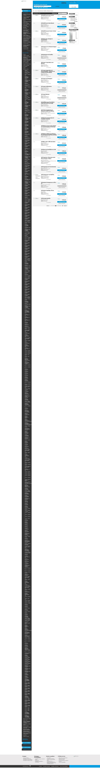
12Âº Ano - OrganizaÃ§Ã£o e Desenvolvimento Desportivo (27, 632)
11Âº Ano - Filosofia (27, 471)
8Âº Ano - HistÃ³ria (27, 238)
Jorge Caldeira (44, 55)
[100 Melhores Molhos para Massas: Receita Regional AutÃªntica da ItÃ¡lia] (37, 133)
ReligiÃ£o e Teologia (26, 55)
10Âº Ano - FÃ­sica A (27, 351)
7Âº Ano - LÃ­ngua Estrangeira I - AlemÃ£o (27, 208)
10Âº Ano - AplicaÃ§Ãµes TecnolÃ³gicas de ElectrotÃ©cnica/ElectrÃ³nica (29, 423)
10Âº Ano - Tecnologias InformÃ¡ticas (27, 399)
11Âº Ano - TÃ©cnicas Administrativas (27, 531)
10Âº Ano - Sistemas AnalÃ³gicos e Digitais (27, 417)
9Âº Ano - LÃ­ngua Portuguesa (27, 272)
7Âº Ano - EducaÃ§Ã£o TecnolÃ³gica (26, 225)
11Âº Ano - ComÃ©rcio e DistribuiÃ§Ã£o (27, 496)
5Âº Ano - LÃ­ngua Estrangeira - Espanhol (27, 185)
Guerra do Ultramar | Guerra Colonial (26, 30)
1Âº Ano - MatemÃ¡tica (26, 70)
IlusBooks (45, 41)
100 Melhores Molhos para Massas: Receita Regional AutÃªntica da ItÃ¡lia (49, 134)
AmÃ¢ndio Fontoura (73, 19)
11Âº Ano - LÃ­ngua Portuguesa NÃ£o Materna (27, 703)
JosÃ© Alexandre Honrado (46, 16)
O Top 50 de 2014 (25, 47)
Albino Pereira (72, 18)
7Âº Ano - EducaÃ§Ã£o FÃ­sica (27, 315)
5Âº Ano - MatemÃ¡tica (26, 136)
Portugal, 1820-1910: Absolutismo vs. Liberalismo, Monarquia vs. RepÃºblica (27, 33)
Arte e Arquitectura (25, 62)
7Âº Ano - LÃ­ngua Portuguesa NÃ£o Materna (27, 689)
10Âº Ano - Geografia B (26, 371)
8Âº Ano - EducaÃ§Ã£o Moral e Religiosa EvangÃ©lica (27, 268)
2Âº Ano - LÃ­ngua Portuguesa (27, 85)
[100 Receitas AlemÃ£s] (37, 198)
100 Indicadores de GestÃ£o (47, 54)
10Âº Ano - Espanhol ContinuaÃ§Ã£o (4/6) (27, 345)
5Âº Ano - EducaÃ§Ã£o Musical (26, 151)
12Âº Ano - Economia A (26, 643)
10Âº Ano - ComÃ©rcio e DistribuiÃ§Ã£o (27, 435)
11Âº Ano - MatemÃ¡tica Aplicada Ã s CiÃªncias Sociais (27, 485)
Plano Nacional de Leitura (26, 718)
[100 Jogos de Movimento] (37, 86)
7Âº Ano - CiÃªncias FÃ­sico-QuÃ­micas (27, 220)
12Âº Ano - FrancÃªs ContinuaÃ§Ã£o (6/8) (27, 582)
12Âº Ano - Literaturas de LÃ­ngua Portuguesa (27, 636)
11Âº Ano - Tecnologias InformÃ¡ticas (27, 489)
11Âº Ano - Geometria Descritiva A (26, 504)
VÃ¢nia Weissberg (45, 160)
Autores (41, 7)
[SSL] (31, 766)
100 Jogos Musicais (45, 94)
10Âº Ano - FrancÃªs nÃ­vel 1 (27, 333)
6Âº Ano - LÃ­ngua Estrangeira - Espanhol (27, 188)
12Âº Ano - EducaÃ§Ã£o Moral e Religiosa (27, 671)
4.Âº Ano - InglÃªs (27, 698)
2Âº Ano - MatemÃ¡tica (26, 83)
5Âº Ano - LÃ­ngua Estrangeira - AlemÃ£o (27, 191)
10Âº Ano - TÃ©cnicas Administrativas (27, 393)
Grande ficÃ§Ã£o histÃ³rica (27, 37)
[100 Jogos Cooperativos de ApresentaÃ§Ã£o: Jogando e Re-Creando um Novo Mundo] (37, 70)
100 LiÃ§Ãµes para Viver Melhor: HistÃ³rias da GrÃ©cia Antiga (48, 103)
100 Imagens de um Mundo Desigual (48, 46)
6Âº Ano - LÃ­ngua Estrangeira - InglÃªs (27, 169)
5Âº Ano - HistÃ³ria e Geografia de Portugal (27, 141)
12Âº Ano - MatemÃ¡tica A (27, 559)
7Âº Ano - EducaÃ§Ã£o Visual (27, 227)
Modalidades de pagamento (27, 758)
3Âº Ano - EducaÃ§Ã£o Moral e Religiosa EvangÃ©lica (27, 105)
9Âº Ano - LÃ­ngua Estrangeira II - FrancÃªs (27, 287)
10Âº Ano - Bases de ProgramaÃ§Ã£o (27, 401)
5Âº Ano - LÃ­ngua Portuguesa (27, 134)
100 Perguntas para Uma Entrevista (48, 166)
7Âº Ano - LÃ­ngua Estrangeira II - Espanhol (27, 218)
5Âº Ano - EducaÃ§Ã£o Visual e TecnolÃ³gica (27, 154)
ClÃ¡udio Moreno (45, 104)
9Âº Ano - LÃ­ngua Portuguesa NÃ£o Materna (27, 694)
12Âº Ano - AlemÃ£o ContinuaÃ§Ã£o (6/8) (27, 587)
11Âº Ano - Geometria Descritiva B (26, 507)
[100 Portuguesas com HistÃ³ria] (38, 178)
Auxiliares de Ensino (26, 736)
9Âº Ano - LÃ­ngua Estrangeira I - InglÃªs (27, 282)
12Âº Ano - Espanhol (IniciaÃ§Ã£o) (27, 656)
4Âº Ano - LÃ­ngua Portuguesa (27, 110)
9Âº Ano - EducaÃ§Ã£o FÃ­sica (27, 320)
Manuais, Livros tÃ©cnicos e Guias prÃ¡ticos (27, 733)
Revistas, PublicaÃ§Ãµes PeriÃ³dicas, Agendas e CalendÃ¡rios (26, 722)
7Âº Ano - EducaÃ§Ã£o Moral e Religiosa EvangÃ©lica (27, 230)
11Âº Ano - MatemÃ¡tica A (27, 446)
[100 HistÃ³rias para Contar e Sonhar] (37, 31)
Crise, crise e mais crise (26, 16)
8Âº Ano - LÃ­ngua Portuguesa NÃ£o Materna (27, 691)
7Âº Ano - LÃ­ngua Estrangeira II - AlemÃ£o (27, 216)
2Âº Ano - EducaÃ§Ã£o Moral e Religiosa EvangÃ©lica (27, 93)
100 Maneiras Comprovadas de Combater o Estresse (47, 118)
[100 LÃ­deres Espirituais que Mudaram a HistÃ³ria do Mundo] (37, 110)
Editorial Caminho (47, 48)
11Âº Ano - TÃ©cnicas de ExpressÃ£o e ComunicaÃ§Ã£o (27, 550)
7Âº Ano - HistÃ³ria (27, 200)
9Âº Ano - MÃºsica (27, 308)
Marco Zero (45, 200)
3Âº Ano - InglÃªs (27, 710)
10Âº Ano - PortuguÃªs (26, 322)
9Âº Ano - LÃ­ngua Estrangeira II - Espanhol (27, 295)
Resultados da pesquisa (46, 766)
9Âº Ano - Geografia (27, 275)
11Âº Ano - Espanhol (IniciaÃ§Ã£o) (27, 653)
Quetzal (45, 185)
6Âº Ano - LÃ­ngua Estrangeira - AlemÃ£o (27, 193)
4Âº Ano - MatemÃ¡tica (26, 108)
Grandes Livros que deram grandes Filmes (27, 22)
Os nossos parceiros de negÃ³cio (63, 760)
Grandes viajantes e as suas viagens (26, 25)
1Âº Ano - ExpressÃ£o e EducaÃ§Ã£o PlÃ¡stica (27, 77)
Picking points (37, 760)
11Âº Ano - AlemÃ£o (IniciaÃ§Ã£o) (27, 661)
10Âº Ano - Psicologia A (26, 408)
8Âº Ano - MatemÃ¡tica (26, 236)
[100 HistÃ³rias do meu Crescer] (37, 15)
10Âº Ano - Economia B (26, 375)
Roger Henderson (45, 120)
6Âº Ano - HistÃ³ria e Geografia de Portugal (27, 166)
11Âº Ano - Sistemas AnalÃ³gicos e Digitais (27, 480)
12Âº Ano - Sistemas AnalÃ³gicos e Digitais (27, 626)
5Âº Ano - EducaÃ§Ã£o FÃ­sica (27, 149)
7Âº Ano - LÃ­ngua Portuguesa (27, 195)
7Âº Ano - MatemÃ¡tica (26, 197)
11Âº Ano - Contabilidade (27, 528)
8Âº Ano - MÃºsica (27, 270)
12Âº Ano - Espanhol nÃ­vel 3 (27, 591)
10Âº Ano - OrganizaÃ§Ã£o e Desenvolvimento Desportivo (27, 429)
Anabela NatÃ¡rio (45, 175)
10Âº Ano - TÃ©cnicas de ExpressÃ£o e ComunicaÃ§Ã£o (27, 411)
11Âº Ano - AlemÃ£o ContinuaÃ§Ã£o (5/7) (27, 460)
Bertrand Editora (72, 27)
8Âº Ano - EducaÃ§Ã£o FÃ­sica (27, 317)
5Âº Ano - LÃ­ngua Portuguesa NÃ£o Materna (27, 683)
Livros (36, 7)
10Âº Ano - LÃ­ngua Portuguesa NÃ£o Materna (27, 701)
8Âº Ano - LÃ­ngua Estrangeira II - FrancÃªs (27, 249)
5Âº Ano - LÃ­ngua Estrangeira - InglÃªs (27, 143)
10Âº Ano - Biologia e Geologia (27, 389)
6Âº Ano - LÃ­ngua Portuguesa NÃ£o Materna (27, 686)
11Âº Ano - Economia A (26, 524)
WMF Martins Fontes (47, 136)
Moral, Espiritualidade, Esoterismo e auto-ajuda (26, 729)
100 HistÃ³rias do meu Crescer (47, 15)
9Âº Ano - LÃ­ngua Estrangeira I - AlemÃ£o (27, 284)
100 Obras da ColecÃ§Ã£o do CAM (48, 149)
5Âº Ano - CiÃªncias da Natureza (27, 138)
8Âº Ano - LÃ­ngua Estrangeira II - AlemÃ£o (27, 254)
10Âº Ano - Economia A (26, 373)
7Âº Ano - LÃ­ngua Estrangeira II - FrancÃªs (27, 210)
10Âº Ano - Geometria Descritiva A (26, 377)
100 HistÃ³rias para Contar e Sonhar (48, 31)
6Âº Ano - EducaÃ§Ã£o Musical (26, 177)
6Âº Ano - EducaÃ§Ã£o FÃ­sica (27, 174)
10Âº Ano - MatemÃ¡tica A (27, 324)
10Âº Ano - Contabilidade (27, 391)
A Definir (24, 67)
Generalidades (25, 66)
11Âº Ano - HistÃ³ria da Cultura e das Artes (27, 547)
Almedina (45, 151)
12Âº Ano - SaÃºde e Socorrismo (27, 620)
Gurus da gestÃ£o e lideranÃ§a (26, 27)
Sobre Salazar (25, 28)
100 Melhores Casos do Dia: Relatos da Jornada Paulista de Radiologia (48, 126)
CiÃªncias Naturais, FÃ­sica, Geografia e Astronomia (27, 60)
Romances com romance (26, 42)
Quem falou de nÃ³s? (62, 759)
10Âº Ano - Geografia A (26, 369)
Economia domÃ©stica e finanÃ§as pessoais (26, 39)
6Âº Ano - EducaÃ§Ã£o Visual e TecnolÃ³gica (27, 179)
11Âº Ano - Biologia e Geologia (27, 511)
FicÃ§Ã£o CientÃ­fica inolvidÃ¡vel (26, 18)
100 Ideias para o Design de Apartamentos (47, 39)
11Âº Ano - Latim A (27, 518)
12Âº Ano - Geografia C (26, 604)
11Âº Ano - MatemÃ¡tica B (27, 448)
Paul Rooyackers (45, 79)
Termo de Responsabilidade (64, 766)
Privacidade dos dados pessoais (27, 760)
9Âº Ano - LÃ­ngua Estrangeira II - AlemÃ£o (27, 292)
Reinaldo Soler (44, 64)
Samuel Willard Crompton (46, 112)
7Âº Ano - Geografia (27, 199)
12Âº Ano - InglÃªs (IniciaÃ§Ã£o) (27, 660)
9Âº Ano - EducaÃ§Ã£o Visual (27, 304)
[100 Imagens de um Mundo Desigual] (37, 46)
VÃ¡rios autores (44, 150)
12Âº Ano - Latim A (27, 637)
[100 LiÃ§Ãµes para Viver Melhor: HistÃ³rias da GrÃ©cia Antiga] (37, 102)
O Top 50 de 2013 (25, 43)
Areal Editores (72, 25)
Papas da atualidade (26, 23)
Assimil (71, 26)
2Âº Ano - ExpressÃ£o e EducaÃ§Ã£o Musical (27, 125)
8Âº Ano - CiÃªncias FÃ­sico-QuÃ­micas (27, 259)
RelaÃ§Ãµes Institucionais (55, 766)
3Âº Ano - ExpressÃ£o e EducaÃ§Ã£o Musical (27, 128)
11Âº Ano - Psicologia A (26, 538)
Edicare (45, 192)
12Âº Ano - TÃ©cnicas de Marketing (27, 575)
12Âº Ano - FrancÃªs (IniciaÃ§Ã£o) (27, 677)
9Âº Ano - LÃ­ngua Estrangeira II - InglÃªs (27, 290)
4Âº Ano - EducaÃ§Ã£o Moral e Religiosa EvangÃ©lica (27, 118)
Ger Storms (44, 95)
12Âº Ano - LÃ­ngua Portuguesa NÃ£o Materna (27, 706)
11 (60, 205)
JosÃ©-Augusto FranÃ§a (46, 184)
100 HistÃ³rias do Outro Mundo (47, 23)
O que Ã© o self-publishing (50, 758)
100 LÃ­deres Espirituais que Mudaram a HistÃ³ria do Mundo (47, 111)
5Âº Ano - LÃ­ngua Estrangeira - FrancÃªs (27, 146)
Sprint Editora (46, 65)
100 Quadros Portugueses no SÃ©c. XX (48, 183)
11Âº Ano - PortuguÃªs (26, 444)
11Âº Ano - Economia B (26, 526)
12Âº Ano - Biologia (27, 600)
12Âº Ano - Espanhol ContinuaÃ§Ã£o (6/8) (27, 594)
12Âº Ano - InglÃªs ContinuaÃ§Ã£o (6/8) (27, 577)
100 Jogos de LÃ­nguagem (46, 78)
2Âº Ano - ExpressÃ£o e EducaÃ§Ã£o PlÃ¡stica (27, 90)
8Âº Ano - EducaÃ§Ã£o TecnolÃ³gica (26, 263)
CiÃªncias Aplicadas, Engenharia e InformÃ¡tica (27, 731)
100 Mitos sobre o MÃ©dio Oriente (48, 141)
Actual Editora (46, 56)
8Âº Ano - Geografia (27, 237)
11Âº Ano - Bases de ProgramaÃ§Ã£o (27, 491)
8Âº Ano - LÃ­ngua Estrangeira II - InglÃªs (27, 251)
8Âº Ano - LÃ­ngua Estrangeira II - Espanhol (27, 257)
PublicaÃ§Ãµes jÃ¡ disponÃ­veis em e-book (26, 41)
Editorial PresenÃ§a (47, 168)
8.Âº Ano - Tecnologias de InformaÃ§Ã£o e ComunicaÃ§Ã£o (27, 716)
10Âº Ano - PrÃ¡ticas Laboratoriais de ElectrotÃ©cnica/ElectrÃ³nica (29, 420)
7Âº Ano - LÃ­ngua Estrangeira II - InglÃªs (27, 213)
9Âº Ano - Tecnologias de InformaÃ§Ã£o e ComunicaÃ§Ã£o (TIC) (27, 311)
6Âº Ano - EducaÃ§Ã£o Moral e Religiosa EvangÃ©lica (27, 182)
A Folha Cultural (72, 24)
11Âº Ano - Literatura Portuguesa (26, 522)
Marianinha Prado (45, 199)
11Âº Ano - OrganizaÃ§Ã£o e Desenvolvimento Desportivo (27, 541)
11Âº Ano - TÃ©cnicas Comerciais (26, 501)
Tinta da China (46, 143)
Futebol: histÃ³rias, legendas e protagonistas (26, 35)
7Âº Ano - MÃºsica (27, 232)
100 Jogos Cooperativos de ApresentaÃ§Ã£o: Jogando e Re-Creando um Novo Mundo (48, 71)
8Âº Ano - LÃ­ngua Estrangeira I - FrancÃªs (27, 241)
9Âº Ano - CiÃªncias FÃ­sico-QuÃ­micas (27, 297)
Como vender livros (49, 761)
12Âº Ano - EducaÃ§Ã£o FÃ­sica (27, 557)
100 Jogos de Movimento (46, 86)
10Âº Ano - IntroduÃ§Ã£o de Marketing (27, 438)
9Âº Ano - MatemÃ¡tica (26, 274)
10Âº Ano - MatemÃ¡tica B (27, 326)
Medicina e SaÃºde (26, 61)
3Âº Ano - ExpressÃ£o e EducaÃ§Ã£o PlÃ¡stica (27, 102)
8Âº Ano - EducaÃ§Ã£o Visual (27, 265)
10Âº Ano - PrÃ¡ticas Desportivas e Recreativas (27, 432)
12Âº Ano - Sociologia (26, 614)
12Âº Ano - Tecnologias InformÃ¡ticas (27, 616)
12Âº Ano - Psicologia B (26, 610)
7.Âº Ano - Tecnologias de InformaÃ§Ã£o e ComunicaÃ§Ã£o (27, 712)
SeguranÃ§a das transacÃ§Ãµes (27, 759)
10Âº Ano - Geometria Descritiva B (26, 380)
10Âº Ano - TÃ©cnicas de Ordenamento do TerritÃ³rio (27, 362)
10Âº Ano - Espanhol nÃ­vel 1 (27, 343)
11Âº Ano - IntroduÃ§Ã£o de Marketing (27, 499)
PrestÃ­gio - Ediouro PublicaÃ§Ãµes (49, 113)
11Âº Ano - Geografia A (26, 520)
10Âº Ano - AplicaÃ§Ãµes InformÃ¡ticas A (27, 404)
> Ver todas (29, 50)
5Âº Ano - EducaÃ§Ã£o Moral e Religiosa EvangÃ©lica (27, 157)
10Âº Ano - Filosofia (27, 350)
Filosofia (24, 54)
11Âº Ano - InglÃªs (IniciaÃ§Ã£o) (27, 658)
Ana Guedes (72, 20)
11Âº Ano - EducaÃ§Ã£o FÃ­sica (27, 470)
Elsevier (45, 128)
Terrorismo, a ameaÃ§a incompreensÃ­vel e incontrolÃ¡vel (26, 46)
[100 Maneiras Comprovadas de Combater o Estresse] (37, 118)
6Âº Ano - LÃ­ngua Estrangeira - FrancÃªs (27, 171)
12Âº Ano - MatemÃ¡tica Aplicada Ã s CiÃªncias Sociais (27, 648)
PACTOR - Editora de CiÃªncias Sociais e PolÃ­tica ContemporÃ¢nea (48, 161)
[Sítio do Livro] (27, 5)
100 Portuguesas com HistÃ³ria (47, 174)
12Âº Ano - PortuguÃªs (26, 554)
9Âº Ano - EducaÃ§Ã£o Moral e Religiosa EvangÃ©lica (27, 306)
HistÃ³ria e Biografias (26, 65)
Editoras (46, 7)
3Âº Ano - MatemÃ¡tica (26, 96)
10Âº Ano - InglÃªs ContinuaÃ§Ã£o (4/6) (27, 331)
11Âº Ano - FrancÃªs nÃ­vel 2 (27, 458)
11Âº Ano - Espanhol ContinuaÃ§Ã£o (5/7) (27, 467)
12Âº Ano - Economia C (26, 606)
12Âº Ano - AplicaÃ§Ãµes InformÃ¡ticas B (27, 697)
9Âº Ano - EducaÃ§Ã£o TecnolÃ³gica (26, 301)
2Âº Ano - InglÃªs (27, 709)
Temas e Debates (46, 176)
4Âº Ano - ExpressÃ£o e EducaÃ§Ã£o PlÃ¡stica (27, 115)
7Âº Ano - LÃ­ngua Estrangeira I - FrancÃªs (27, 202)
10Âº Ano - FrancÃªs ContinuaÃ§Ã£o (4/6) (27, 335)
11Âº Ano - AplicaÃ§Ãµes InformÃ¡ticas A (27, 493)
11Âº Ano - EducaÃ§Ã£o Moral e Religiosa (27, 669)
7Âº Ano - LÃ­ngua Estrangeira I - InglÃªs (27, 205)
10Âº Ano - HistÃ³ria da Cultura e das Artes (27, 387)
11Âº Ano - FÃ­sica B (27, 474)
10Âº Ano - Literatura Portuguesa (26, 442)
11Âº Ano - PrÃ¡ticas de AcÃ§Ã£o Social (27, 552)
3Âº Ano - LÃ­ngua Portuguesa (27, 98)
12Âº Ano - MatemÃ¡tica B (27, 561)
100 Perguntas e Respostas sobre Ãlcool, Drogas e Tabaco (48, 158)
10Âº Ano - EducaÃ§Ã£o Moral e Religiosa (27, 666)
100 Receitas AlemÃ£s (45, 198)
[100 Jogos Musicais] (37, 94)
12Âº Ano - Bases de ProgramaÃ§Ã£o (27, 618)
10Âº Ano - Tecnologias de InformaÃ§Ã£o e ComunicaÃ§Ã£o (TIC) (27, 680)
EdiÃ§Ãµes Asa (46, 17)
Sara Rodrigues (44, 24)
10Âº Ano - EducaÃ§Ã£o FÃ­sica (27, 349)
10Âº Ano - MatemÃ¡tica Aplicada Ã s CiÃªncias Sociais (27, 359)
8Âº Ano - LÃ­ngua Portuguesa (27, 234)
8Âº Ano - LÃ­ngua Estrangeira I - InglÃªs (27, 243)
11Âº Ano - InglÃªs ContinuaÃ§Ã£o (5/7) (27, 450)
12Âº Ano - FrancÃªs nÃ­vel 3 (27, 585)
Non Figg (43, 191)
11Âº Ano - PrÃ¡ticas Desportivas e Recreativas (27, 544)
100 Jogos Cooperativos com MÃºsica (47, 63)
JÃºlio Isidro (44, 32)
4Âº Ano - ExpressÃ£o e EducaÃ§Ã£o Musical (27, 131)
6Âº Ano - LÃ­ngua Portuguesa (27, 159)
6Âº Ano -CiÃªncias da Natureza (27, 163)
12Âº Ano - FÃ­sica (27, 601)
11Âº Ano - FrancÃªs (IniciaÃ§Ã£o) (27, 674)
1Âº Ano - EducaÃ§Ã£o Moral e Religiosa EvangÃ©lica (27, 80)
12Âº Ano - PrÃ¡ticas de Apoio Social (27, 623)
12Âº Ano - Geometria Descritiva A (26, 646)
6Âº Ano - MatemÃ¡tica (26, 161)
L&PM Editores (46, 105)
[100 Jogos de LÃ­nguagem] (37, 78)
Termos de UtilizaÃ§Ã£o (62, 762)
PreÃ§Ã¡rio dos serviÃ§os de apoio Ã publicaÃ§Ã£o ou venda (51, 762)
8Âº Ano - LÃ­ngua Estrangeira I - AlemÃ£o (27, 246)
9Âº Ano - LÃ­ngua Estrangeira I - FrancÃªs (27, 279)
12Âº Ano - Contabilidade (27, 563)
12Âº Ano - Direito (27, 608)
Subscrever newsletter (73, 2)
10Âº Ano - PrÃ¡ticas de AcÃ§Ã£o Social (27, 414)
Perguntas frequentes (62, 758)
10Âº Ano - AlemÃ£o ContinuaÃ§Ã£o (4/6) (27, 339)
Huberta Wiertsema (45, 87)
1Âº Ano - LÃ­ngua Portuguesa (27, 72)
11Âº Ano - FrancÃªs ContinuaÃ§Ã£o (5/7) (27, 455)
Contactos (60, 761)
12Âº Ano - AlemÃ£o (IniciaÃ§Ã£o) (27, 663)
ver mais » (76, 21)
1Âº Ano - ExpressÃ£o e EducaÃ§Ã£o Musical (27, 121)
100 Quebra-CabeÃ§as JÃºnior (47, 190)
